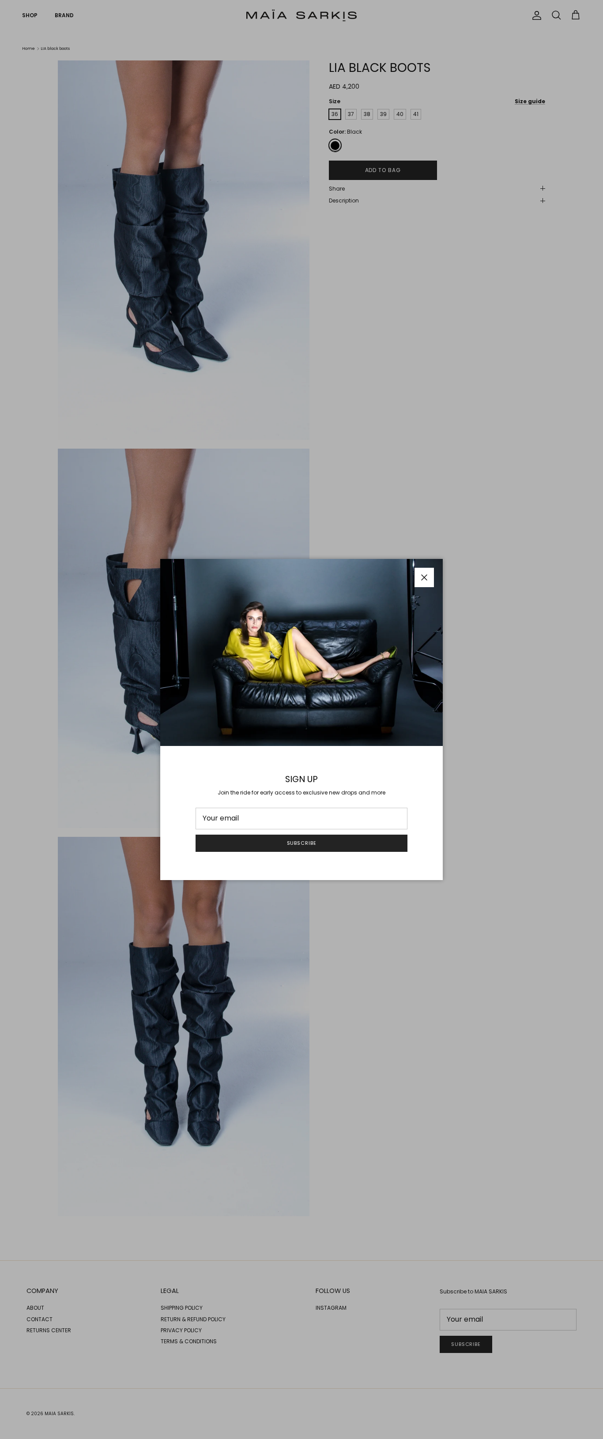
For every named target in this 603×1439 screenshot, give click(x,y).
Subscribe (302, 843)
